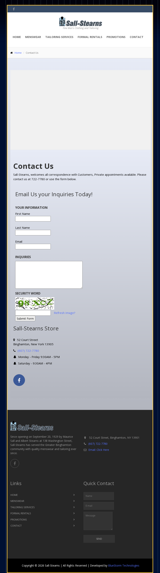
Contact (136, 37)
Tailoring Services (59, 37)
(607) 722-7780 (28, 350)
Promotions (116, 37)
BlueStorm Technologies (123, 565)
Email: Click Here (98, 450)
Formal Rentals (90, 37)
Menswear (33, 37)
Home (17, 37)
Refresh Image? (64, 313)
